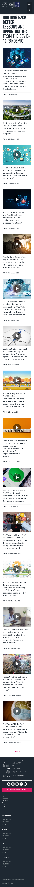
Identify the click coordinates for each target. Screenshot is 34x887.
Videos (4, 824)
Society (4, 844)
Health (4, 830)
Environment (7, 815)
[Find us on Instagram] (21, 784)
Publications (5, 800)
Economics (6, 858)
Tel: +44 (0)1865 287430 (18, 775)
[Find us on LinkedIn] (9, 784)
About (3, 796)
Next (17, 751)
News (3, 802)
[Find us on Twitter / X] (13, 784)
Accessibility (5, 883)
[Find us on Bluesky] (17, 784)
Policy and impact (7, 819)
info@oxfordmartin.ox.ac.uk (19, 772)
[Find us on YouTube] (25, 784)
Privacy (11, 883)
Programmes (5, 798)
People (3, 807)
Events (3, 804)
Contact (4, 809)
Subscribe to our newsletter (16, 790)
